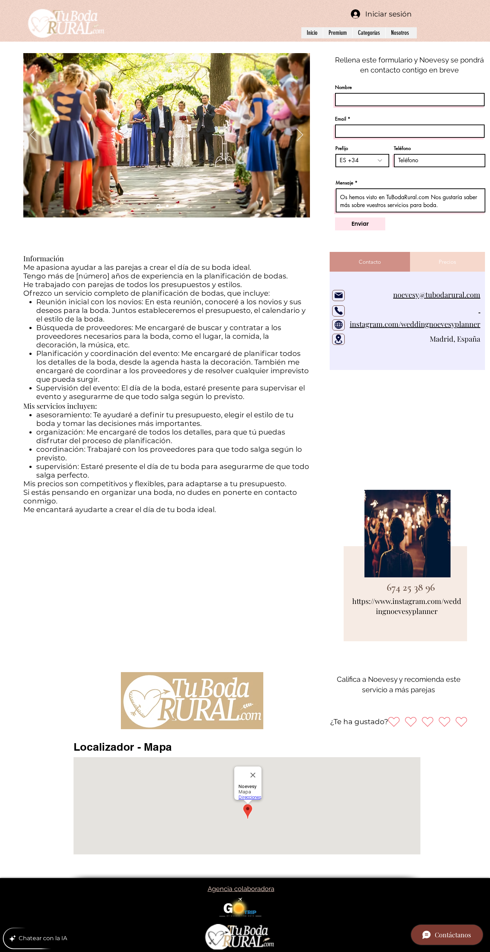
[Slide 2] (167, 206)
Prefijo (341, 148)
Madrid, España (439, 338)
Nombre (343, 87)
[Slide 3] (175, 206)
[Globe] (338, 324)
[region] (405, 567)
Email (340, 119)
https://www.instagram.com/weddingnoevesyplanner (406, 606)
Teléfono (402, 148)
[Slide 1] (157, 206)
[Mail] (338, 295)
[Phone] (338, 310)
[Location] (338, 339)
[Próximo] (300, 135)
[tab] (370, 262)
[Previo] (33, 135)
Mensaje (344, 182)
